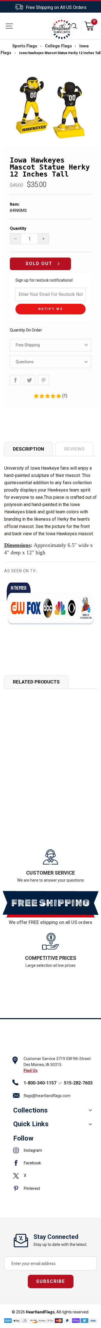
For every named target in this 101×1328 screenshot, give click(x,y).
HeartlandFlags (40, 1312)
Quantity (18, 228)
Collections (30, 1110)
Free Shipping (28, 345)
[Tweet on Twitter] (29, 380)
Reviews (74, 449)
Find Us (31, 1070)
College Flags (58, 45)
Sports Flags (24, 45)
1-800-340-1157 (40, 1083)
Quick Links (31, 1124)
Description (28, 449)
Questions (25, 362)
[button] (50, 396)
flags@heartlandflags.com (47, 1095)
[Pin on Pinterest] (43, 380)
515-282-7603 (78, 1083)
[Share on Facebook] (15, 380)
